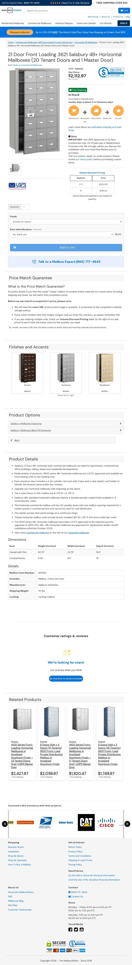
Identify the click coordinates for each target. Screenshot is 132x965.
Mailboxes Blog (16, 900)
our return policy (84, 159)
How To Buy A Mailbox (19, 864)
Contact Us (118, 16)
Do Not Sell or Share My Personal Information (91, 875)
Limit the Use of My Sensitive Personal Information (94, 879)
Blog (128, 16)
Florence (14, 741)
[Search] (111, 10)
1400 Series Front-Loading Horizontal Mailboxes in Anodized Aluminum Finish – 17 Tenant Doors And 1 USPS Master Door (80, 756)
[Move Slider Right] (127, 824)
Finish (13, 216)
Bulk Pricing (93, 16)
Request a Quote (19, 32)
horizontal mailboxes (78, 532)
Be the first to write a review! (66, 678)
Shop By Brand (15, 855)
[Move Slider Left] (5, 824)
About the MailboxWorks (20, 892)
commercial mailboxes (37, 532)
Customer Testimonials (20, 909)
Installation (13, 851)
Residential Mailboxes (13, 23)
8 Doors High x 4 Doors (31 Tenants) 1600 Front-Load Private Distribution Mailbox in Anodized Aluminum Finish (51, 754)
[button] (124, 10)
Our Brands (106, 23)
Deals (123, 23)
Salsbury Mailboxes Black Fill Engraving (31, 430)
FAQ (10, 896)
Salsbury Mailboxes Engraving (26, 423)
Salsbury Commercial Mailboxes (27, 65)
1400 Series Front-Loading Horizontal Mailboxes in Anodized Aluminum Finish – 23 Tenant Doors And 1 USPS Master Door (22, 756)
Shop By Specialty (17, 860)
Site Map (12, 905)
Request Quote (16, 847)
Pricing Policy (75, 864)
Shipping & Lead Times (80, 860)
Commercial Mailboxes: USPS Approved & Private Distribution (44, 42)
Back (16, 440)
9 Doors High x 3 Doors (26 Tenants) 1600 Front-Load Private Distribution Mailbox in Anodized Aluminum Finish (109, 754)
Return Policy (75, 847)
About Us (105, 16)
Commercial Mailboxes (39, 23)
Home (11, 42)
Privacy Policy (75, 851)
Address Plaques (64, 23)
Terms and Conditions (79, 855)
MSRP (55, 32)
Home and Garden (86, 23)
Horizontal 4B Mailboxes (86, 42)
